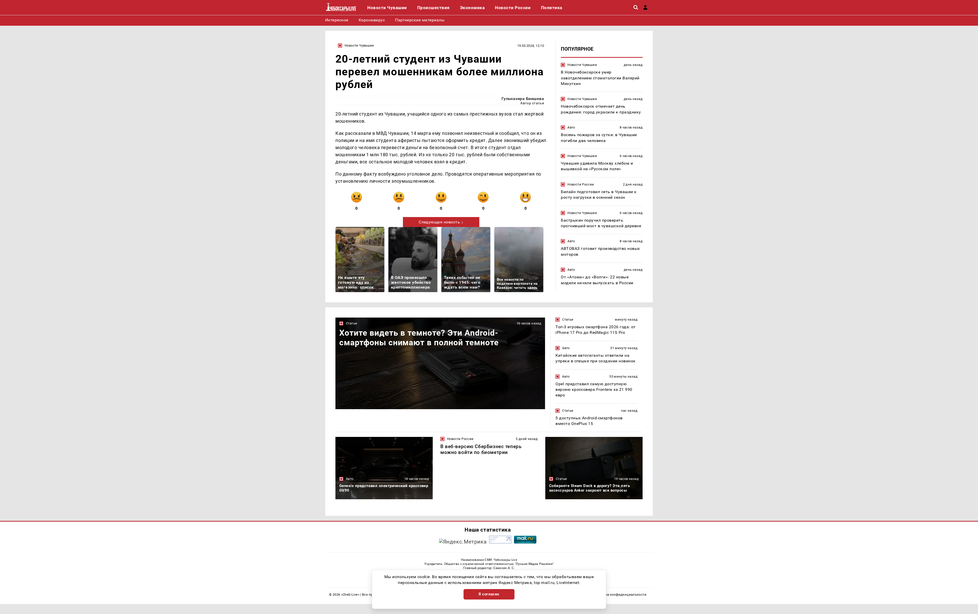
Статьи (351, 323)
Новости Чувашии (359, 45)
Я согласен (489, 594)
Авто (571, 127)
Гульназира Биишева (522, 98)
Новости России (580, 184)
